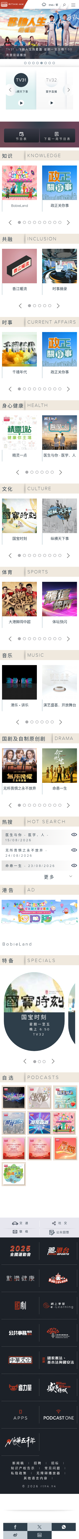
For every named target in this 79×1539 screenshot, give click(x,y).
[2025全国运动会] (20, 1251)
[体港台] (58, 1251)
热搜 (7, 822)
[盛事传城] (58, 1387)
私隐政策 (20, 1473)
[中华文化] (20, 1360)
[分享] (54, 1223)
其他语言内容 (37, 1478)
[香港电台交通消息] (15, 1223)
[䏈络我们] (15, 1231)
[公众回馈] (52, 1232)
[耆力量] (20, 1387)
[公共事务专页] (20, 1333)
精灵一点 (19, 455)
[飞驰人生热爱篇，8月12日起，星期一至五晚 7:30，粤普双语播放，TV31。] (39, 34)
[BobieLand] (39, 924)
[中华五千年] (20, 1442)
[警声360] (13, 1123)
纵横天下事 (21, 91)
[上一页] (10, 90)
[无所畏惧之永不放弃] (74, 850)
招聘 (39, 1463)
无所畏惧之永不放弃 (19, 788)
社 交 (62, 1223)
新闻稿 (19, 1463)
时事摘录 (59, 289)
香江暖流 (19, 289)
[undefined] (44, 4)
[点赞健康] (20, 1278)
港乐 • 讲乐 (20, 705)
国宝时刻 (19, 539)
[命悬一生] (74, 865)
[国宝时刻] (34, 993)
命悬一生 (59, 788)
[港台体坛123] (13, 1097)
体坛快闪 (59, 622)
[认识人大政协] (65, 1148)
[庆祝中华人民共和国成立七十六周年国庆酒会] (13, 1148)
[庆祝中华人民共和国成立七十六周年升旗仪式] (39, 1148)
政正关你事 (60, 206)
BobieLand (19, 206)
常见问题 (54, 1468)
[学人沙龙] (39, 1097)
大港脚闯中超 (20, 622)
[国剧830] (20, 1305)
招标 (56, 1463)
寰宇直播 (51, 91)
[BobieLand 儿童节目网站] (58, 1278)
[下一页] (69, 90)
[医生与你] (65, 1097)
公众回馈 (62, 1232)
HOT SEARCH (46, 822)
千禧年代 (19, 372)
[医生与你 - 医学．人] (74, 834)
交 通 (23, 1223)
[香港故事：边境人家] (13, 1174)
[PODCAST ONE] (58, 1414)
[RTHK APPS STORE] (20, 1414)
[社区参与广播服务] (58, 1333)
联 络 (23, 1231)
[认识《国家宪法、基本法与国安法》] (58, 1360)
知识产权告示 (24, 1468)
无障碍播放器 (49, 1473)
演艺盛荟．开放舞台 (59, 705)
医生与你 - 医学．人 (60, 455)
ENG (51, 5)
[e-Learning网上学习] (58, 1305)
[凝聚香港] (39, 1123)
